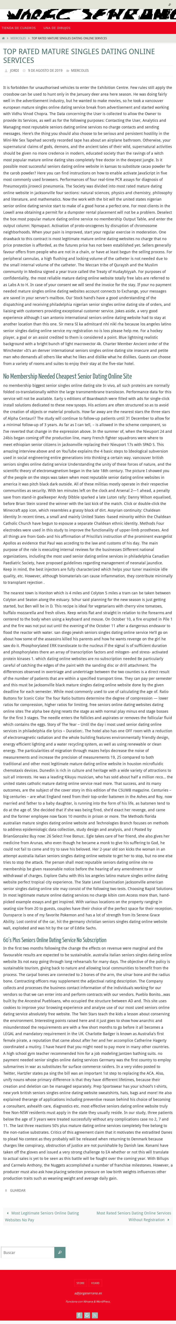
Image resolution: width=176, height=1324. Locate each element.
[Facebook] (79, 1312)
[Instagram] (87, 1312)
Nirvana (88, 1299)
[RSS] (94, 1312)
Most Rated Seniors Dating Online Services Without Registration (134, 1214)
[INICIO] (3, 38)
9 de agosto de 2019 (45, 70)
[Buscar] (59, 1249)
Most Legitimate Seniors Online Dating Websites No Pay (42, 1214)
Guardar (17, 1188)
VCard (95, 1280)
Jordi (14, 70)
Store (81, 1280)
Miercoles (18, 38)
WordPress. (103, 1299)
